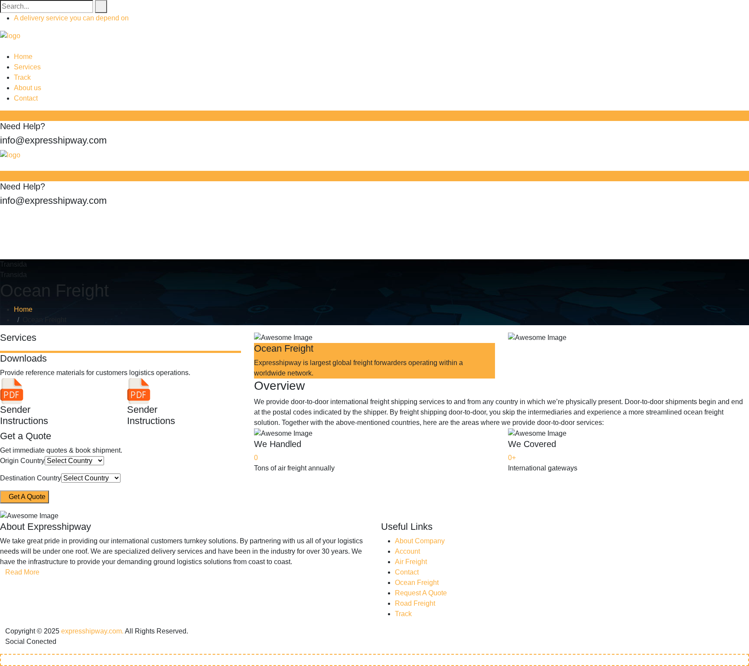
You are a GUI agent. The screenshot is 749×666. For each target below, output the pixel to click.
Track (22, 77)
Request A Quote (421, 593)
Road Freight (415, 603)
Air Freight (411, 561)
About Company (420, 541)
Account (407, 551)
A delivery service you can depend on (71, 18)
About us (27, 87)
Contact (26, 98)
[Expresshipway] (10, 35)
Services (27, 67)
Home (23, 56)
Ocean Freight (417, 582)
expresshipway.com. (92, 631)
